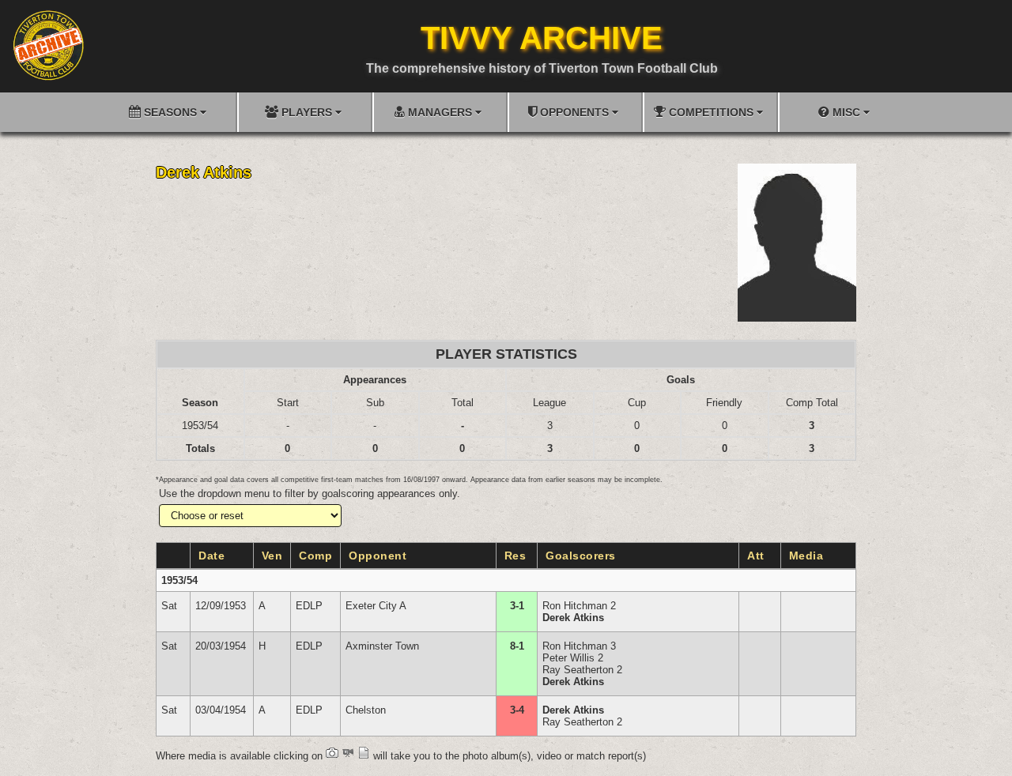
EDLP (309, 606)
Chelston (366, 710)
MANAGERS (440, 112)
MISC (846, 112)
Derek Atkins (573, 617)
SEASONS (170, 112)
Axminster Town (382, 646)
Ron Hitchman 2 (579, 606)
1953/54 (179, 580)
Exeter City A (376, 606)
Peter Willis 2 (572, 658)
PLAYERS (306, 112)
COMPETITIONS (711, 112)
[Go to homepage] (48, 45)
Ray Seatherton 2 (582, 670)
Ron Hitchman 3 (579, 646)
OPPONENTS (574, 112)
